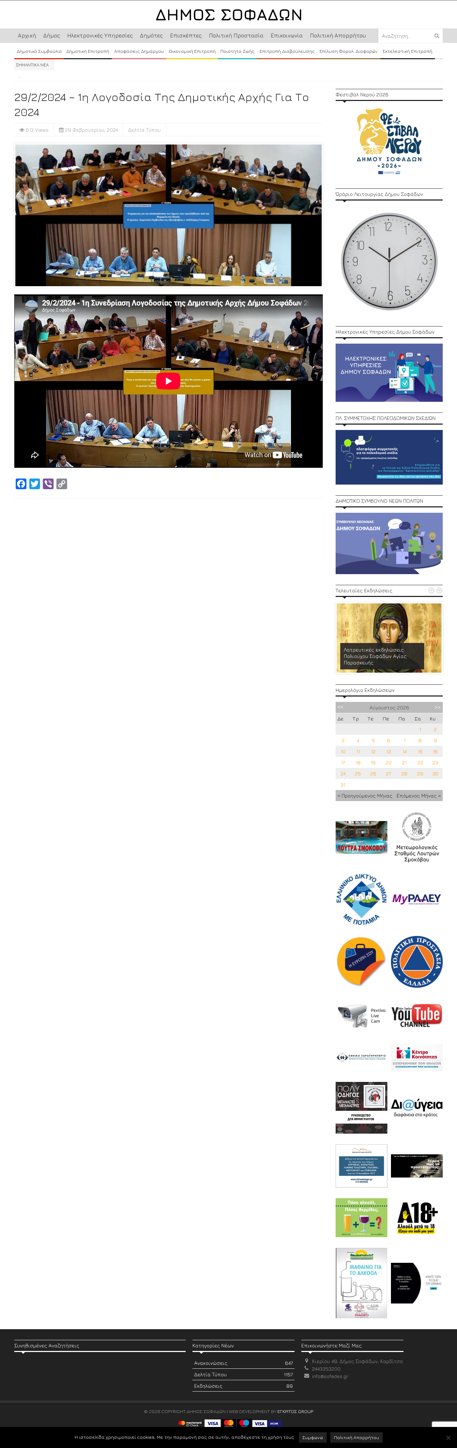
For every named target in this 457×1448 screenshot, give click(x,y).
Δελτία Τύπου (144, 130)
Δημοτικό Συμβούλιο (39, 51)
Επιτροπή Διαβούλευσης (287, 51)
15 (420, 751)
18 (358, 762)
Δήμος (51, 35)
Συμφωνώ (312, 1437)
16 (435, 751)
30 (435, 773)
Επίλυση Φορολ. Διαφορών (349, 51)
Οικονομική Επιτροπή (192, 51)
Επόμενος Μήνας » (419, 796)
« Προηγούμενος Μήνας (364, 796)
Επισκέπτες (186, 35)
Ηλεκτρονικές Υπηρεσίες (100, 35)
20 (389, 762)
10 (343, 751)
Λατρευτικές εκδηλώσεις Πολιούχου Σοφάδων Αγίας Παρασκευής (375, 656)
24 (343, 773)
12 (373, 751)
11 (358, 751)
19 (373, 762)
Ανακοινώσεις (243, 1363)
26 (373, 773)
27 (388, 773)
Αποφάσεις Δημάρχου (139, 51)
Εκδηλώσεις (243, 1386)
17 (343, 762)
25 (358, 773)
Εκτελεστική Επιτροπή (407, 51)
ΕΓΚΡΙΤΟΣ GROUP (295, 1411)
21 (404, 762)
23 (435, 762)
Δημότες (151, 35)
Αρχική (27, 35)
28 (404, 773)
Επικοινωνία (287, 35)
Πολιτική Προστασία (236, 35)
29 (420, 773)
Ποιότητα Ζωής (237, 51)
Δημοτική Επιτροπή (87, 51)
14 (404, 751)
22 (420, 762)
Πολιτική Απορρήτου (338, 35)
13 (388, 751)
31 (343, 784)
